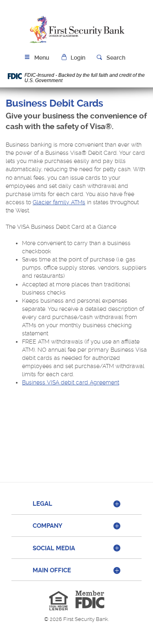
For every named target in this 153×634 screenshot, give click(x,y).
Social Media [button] (54, 548)
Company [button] (47, 525)
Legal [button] (42, 503)
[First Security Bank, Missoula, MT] (76, 30)
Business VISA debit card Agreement (70, 382)
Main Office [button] (52, 570)
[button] (73, 57)
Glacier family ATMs (59, 202)
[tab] (76, 504)
